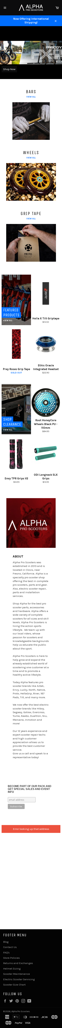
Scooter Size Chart (14, 984)
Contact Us (10, 947)
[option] (31, 52)
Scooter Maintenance (16, 973)
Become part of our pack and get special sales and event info (29, 789)
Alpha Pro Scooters (20, 1011)
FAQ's (6, 952)
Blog (6, 941)
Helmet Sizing (12, 968)
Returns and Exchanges (18, 963)
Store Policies (11, 957)
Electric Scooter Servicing (19, 979)
